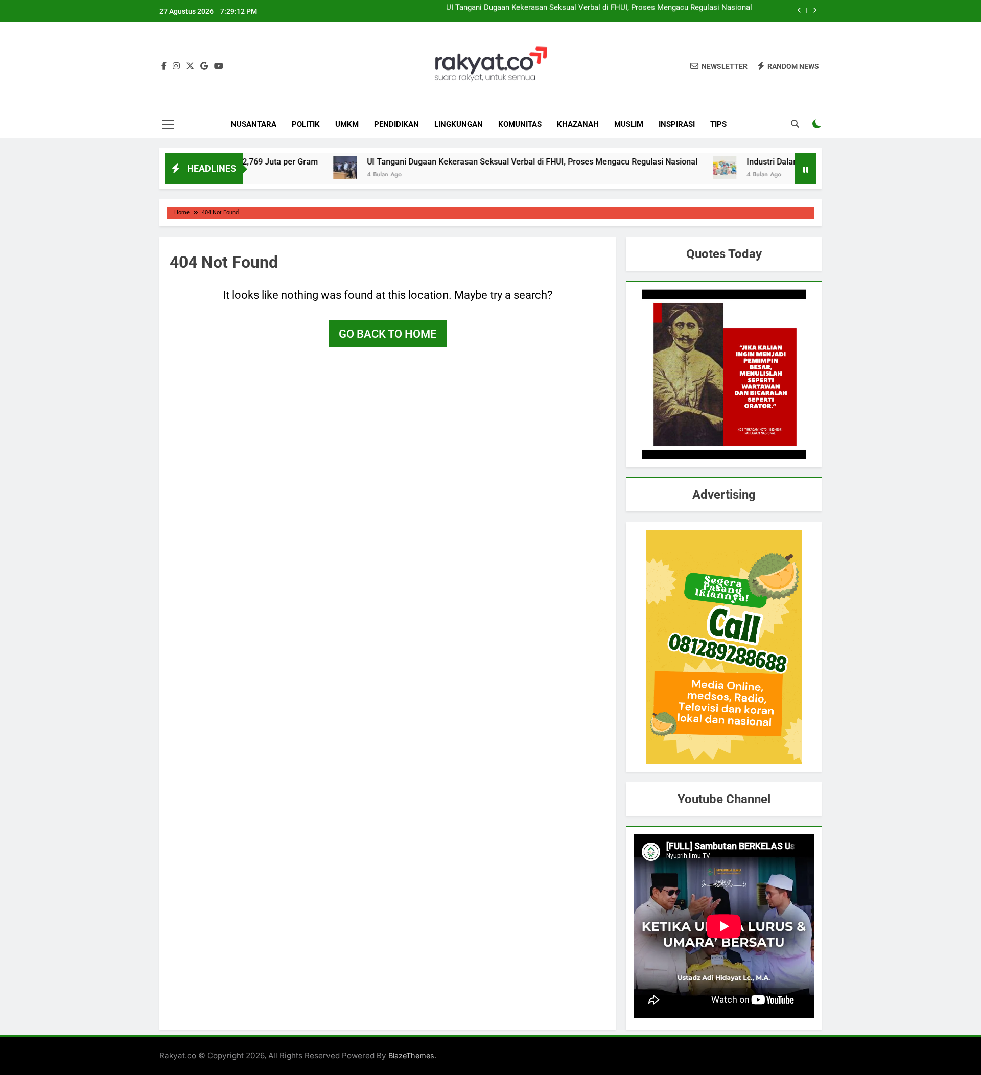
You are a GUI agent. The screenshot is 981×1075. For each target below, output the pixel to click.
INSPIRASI (677, 124)
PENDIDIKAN (396, 124)
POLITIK (306, 124)
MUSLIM (628, 124)
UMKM (347, 124)
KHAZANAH (578, 124)
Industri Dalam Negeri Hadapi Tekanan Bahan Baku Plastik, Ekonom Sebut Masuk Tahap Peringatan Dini (575, 11)
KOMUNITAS (520, 124)
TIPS (718, 124)
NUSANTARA (253, 124)
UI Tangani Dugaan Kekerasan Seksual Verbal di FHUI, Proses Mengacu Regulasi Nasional (491, 162)
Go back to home (387, 334)
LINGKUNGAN (458, 124)
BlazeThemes (411, 1055)
